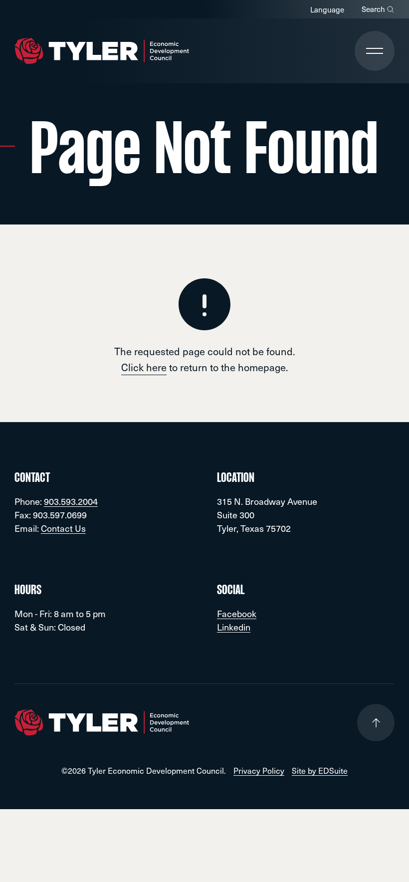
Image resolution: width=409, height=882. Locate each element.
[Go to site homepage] (101, 51)
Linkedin (233, 627)
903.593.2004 (71, 501)
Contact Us (63, 528)
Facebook (236, 613)
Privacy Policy (258, 770)
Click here (144, 367)
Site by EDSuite (320, 770)
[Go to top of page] (376, 722)
